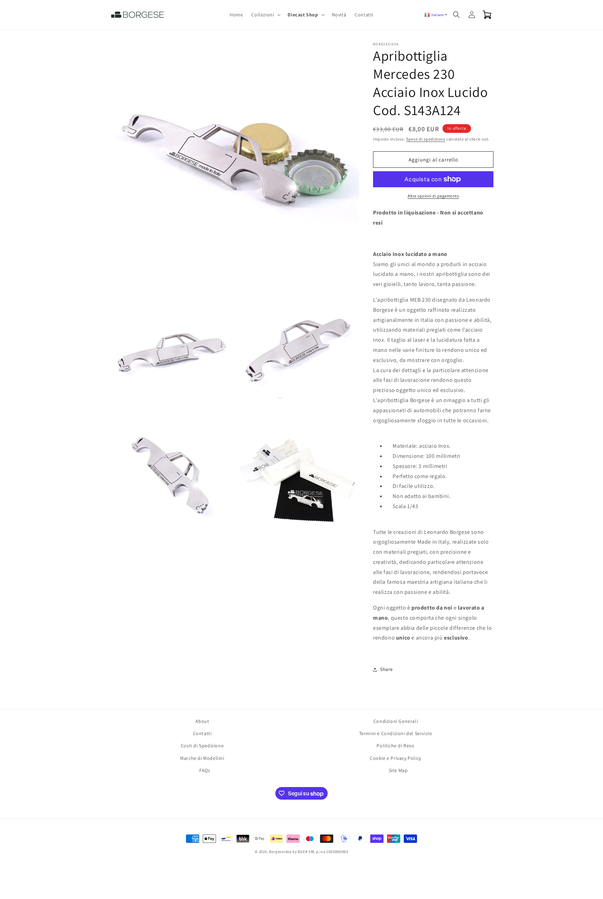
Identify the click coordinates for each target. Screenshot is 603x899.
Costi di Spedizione (202, 745)
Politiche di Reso (395, 745)
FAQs (204, 770)
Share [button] (386, 669)
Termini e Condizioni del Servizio (395, 733)
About (202, 721)
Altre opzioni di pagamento (433, 195)
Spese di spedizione (425, 139)
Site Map (398, 770)
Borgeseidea (280, 851)
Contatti (202, 733)
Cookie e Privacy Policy (395, 758)
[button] (265, 14)
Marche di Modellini (202, 758)
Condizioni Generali (395, 721)
